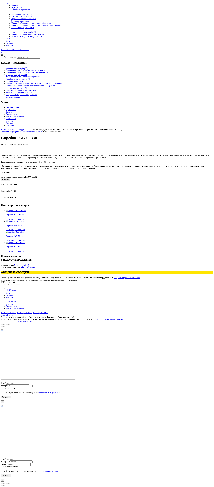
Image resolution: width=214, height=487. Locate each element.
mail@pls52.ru (22, 129)
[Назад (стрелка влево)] (2, 326)
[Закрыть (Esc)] (2, 483)
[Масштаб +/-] (9, 483)
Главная (4, 132)
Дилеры (9, 43)
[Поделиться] (4, 324)
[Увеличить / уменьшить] (9, 324)
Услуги (9, 41)
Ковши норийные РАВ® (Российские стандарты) (27, 72)
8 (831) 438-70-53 (21, 265)
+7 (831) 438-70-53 (8, 129)
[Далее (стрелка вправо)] (4, 326)
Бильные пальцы (18, 30)
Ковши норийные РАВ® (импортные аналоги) (25, 70)
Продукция (10, 12)
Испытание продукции (20, 10)
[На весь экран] (7, 483)
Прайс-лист (11, 110)
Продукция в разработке (21, 16)
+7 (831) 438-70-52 (24, 313)
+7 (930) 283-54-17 (40, 313)
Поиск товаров (10, 57)
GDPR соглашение (9, 388)
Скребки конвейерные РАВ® (23, 19)
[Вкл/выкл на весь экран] (7, 324)
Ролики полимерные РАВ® (22, 28)
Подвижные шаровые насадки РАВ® (26, 36)
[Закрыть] (2, 324)
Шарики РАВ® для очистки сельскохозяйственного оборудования (34, 83)
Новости (14, 5)
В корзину (5, 180)
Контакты (10, 45)
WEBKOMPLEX (25, 321)
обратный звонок (28, 267)
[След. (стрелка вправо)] (4, 485)
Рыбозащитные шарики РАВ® (24, 32)
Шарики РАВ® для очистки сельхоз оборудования (32, 23)
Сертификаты (17, 7)
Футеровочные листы (20, 21)
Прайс (8, 39)
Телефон (5, 386)
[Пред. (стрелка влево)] (2, 485)
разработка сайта (8, 321)
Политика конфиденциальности (109, 319)
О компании (11, 119)
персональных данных (48, 393)
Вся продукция (12, 107)
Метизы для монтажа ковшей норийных (23, 77)
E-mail (4, 464)
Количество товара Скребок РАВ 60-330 (18, 177)
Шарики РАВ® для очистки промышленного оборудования (36, 25)
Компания (10, 3)
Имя (3, 383)
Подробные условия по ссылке (127, 278)
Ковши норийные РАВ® (21, 14)
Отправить (6, 397)
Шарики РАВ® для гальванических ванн (28, 34)
